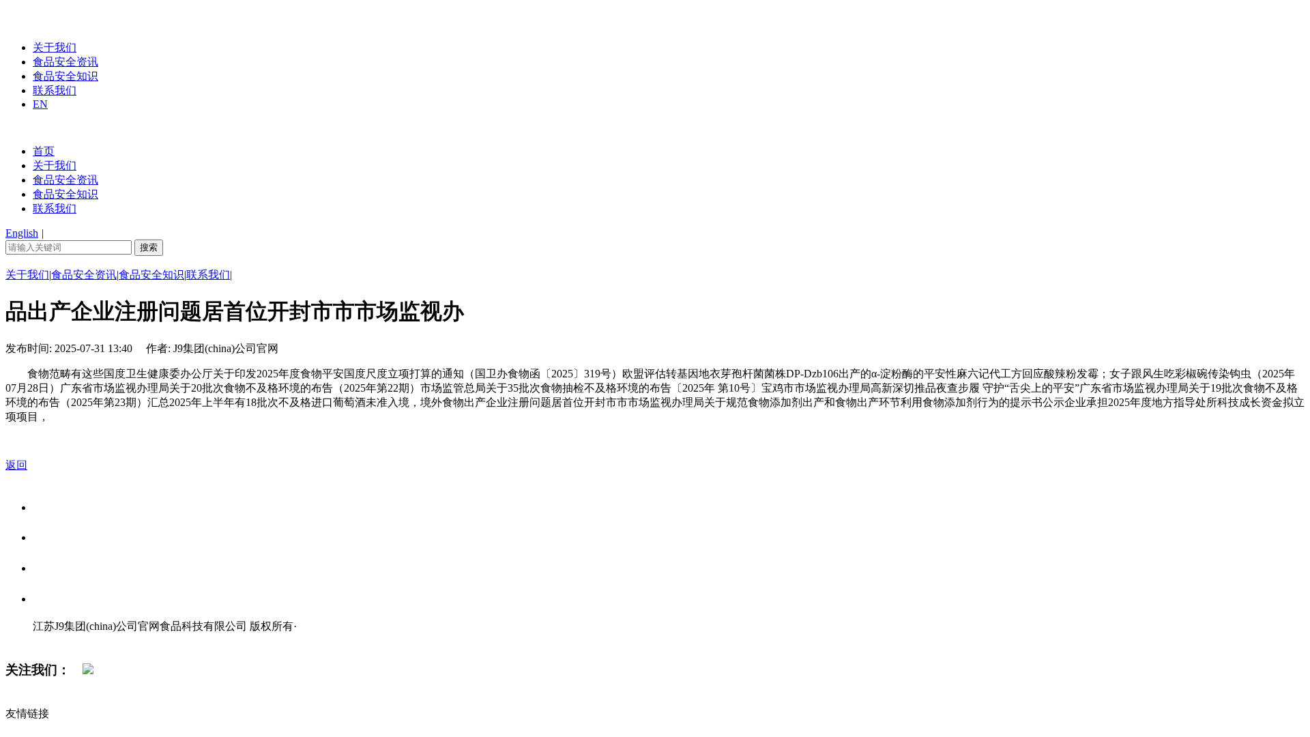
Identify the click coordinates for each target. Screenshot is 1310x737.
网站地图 (60, 640)
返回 (16, 465)
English (21, 233)
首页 (44, 151)
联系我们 (54, 90)
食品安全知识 (65, 76)
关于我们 (54, 47)
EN (40, 104)
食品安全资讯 (65, 62)
